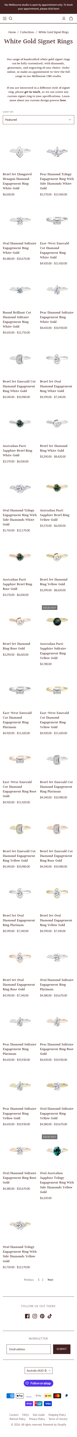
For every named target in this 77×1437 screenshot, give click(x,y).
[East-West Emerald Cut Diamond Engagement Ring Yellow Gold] (57, 689)
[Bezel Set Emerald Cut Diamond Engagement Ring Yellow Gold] (20, 828)
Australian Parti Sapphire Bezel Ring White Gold (17, 450)
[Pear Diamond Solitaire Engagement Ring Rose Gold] (57, 1021)
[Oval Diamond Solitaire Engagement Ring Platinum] (57, 957)
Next (50, 1279)
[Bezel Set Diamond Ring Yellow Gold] (57, 556)
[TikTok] (49, 1316)
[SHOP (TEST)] (5, 18)
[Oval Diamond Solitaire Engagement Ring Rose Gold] (20, 1150)
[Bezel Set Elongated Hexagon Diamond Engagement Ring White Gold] (20, 151)
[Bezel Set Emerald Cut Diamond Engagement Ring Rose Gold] (57, 828)
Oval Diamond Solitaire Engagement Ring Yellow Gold (57, 1113)
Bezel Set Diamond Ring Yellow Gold (53, 582)
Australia (37, 1370)
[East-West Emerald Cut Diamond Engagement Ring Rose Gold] (20, 758)
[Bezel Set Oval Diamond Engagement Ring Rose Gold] (20, 957)
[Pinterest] (42, 1316)
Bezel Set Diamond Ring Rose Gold (16, 646)
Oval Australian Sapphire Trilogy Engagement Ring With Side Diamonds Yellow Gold (57, 1183)
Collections (27, 32)
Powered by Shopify (54, 1424)
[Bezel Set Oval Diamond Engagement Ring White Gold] (57, 358)
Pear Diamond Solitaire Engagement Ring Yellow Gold (19, 1113)
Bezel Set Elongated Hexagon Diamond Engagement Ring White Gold (17, 181)
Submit (62, 1348)
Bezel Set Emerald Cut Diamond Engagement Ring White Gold (19, 386)
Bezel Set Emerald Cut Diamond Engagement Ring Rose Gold (56, 856)
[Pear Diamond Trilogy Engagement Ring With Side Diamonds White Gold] (57, 151)
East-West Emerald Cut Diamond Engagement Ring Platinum (17, 720)
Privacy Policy (37, 1419)
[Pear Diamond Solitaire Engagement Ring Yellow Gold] (20, 1085)
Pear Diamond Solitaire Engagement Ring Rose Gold (57, 1049)
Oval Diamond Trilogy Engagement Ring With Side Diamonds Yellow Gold (20, 1254)
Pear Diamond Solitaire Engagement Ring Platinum (19, 1049)
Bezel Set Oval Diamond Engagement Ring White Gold (56, 386)
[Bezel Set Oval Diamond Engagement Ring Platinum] (20, 892)
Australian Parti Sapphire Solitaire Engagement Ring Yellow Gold (53, 651)
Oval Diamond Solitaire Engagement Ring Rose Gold (19, 1178)
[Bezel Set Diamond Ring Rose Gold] (20, 620)
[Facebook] (27, 1316)
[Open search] (11, 18)
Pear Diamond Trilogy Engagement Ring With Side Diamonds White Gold (57, 181)
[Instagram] (35, 1316)
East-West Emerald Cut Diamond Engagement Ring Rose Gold (19, 789)
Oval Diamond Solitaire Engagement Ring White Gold (19, 248)
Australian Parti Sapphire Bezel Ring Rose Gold (17, 584)
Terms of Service (58, 1419)
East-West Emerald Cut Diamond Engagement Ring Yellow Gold (54, 720)
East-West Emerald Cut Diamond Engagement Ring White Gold (54, 250)
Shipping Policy (57, 1414)
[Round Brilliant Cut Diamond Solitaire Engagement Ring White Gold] (20, 289)
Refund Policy (17, 1419)
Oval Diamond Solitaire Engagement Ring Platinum (57, 984)
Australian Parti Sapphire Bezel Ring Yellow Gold (54, 515)
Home (12, 32)
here (63, 100)
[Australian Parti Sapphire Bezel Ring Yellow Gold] (57, 487)
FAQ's (25, 1414)
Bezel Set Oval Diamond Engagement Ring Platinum (19, 920)
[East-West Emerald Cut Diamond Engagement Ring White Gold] (57, 220)
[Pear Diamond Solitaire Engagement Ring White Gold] (57, 289)
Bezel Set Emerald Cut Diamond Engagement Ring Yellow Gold (19, 856)
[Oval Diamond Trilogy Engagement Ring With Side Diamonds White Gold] (20, 487)
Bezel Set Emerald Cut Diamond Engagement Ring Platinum (56, 786)
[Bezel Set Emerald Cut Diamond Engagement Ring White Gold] (20, 358)
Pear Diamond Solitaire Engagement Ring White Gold (57, 317)
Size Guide (39, 1414)
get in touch (32, 92)
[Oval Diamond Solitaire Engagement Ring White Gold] (20, 220)
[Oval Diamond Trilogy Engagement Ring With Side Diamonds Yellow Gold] (20, 1224)
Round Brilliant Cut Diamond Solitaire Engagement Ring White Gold (17, 320)
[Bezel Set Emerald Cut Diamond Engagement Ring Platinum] (57, 758)
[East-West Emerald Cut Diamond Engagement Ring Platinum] (20, 689)
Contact (14, 1414)
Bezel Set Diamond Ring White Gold (53, 448)
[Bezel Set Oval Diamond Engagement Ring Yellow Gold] (57, 892)
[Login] (64, 18)
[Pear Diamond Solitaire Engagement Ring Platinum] (20, 1021)
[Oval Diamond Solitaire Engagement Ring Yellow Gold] (57, 1085)
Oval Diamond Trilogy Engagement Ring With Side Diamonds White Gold (20, 517)
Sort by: (8, 111)
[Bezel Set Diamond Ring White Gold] (57, 422)
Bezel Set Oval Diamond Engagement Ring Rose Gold (19, 984)
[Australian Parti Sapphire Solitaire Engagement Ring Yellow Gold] (57, 620)
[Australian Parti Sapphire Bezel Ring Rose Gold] (20, 556)
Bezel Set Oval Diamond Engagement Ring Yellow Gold (56, 920)
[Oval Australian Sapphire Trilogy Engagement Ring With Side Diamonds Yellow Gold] (57, 1150)
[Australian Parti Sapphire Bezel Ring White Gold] (20, 422)
